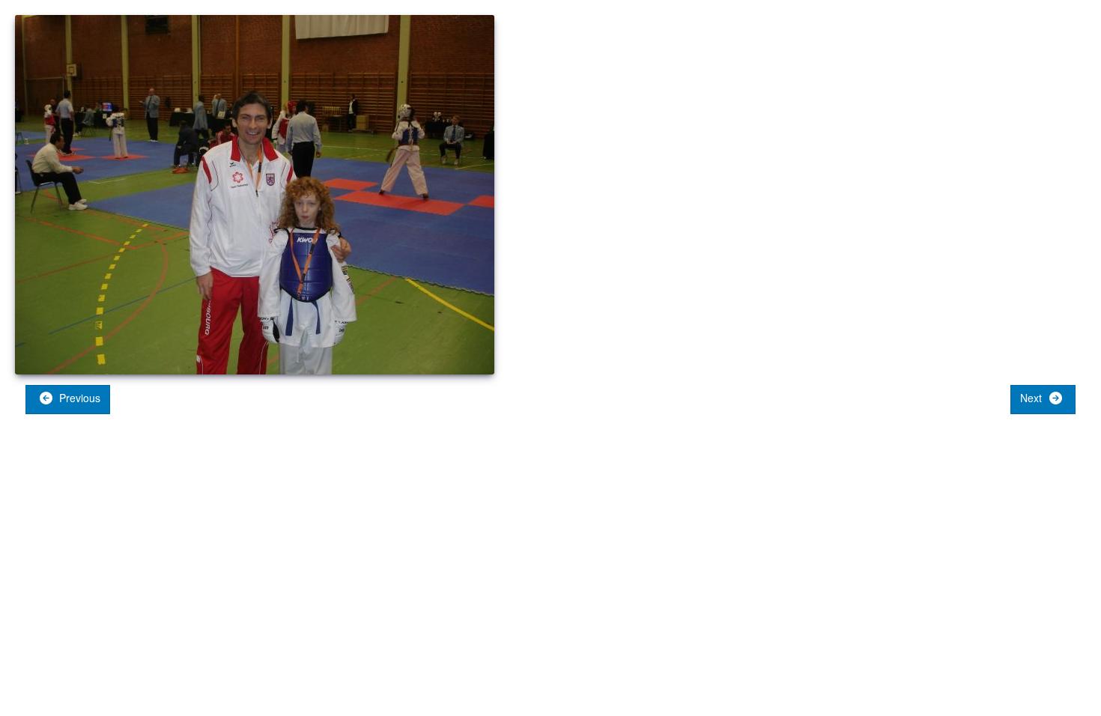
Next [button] (1032, 397)
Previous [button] (78, 397)
